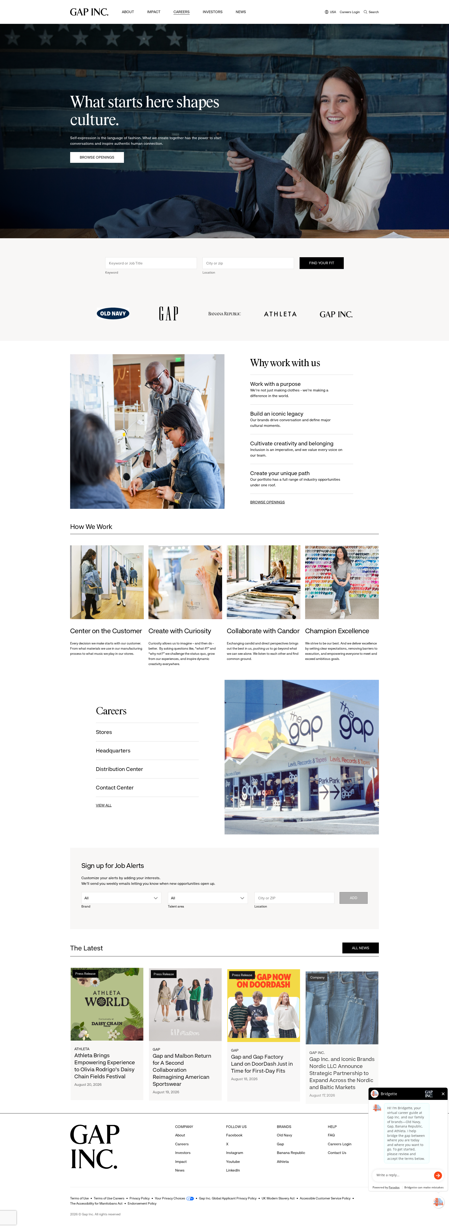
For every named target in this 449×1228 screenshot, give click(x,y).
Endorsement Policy (142, 1203)
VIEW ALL (104, 805)
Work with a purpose (289, 389)
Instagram (234, 1152)
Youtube (233, 1161)
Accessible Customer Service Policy (325, 1198)
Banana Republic (291, 1152)
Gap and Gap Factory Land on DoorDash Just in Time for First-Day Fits (262, 1062)
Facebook (234, 1135)
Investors (213, 12)
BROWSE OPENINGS (267, 502)
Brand (85, 906)
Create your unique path (295, 478)
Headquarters (113, 750)
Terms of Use (79, 1198)
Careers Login (350, 12)
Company (317, 973)
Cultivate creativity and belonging (296, 449)
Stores (104, 732)
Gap (156, 1048)
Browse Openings (97, 157)
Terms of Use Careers (109, 1198)
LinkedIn (233, 1170)
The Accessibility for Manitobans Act (96, 1203)
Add (353, 898)
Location (209, 272)
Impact (153, 12)
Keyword (111, 272)
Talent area (176, 906)
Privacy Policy (140, 1198)
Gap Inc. (317, 1048)
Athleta (81, 1048)
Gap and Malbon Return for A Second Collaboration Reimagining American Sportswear (182, 1069)
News (241, 12)
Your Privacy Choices (170, 1198)
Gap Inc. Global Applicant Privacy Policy (228, 1198)
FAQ (331, 1135)
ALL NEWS (360, 947)
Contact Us (337, 1152)
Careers (182, 12)
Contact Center (115, 787)
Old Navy (284, 1135)
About (128, 12)
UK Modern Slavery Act (278, 1198)
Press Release (85, 973)
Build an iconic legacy (290, 419)
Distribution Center (119, 769)
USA (330, 12)
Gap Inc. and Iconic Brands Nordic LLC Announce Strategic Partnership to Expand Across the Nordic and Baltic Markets (342, 1069)
